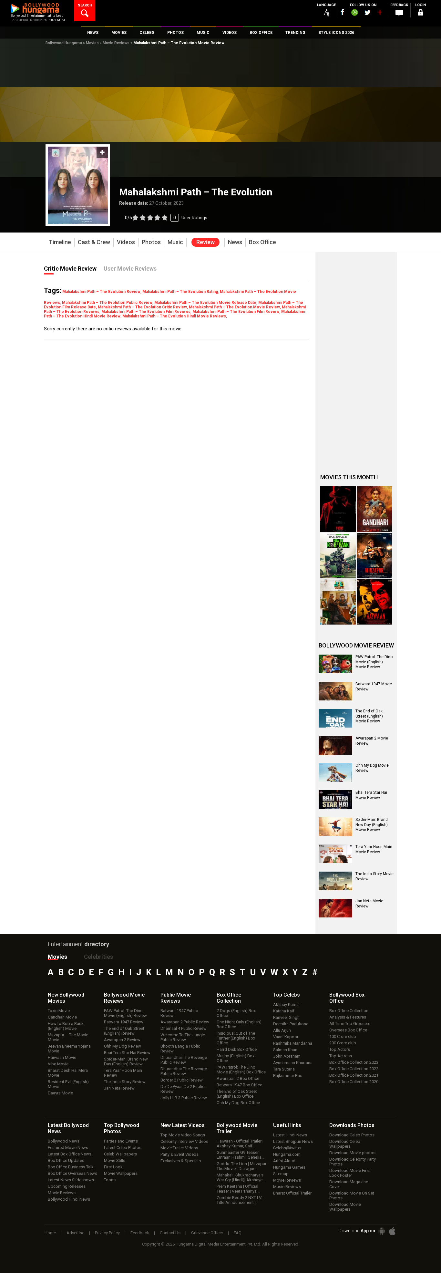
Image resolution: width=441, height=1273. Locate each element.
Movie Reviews (116, 43)
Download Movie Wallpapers (345, 1207)
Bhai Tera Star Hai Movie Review (371, 795)
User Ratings (194, 217)
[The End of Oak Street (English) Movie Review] (335, 718)
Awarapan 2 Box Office (238, 1078)
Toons (110, 1179)
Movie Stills (114, 1160)
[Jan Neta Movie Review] (335, 908)
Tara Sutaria (284, 1069)
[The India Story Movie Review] (335, 881)
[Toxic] (338, 509)
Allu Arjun (282, 1030)
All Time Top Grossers (349, 1023)
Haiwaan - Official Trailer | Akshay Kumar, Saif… (240, 1143)
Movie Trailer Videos (179, 1147)
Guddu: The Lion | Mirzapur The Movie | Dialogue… (241, 1166)
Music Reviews (287, 1186)
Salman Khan (285, 1049)
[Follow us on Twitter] (367, 12)
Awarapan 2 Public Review (184, 1021)
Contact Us (170, 1232)
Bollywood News (63, 1141)
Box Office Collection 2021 (353, 1075)
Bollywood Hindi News (69, 1199)
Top (286, 995)
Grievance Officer (207, 1232)
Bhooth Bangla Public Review (180, 1048)
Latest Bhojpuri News (293, 1141)
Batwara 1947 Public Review (179, 1013)
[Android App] (381, 1231)
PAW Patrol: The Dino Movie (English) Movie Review (374, 662)
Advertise (75, 1232)
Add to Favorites (102, 152)
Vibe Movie (58, 1063)
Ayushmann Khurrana (293, 1062)
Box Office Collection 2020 (353, 1081)
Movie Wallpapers (121, 1173)
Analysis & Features (347, 1017)
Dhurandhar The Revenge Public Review (183, 1060)
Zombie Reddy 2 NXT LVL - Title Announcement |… (241, 1200)
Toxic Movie (59, 1010)
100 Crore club (342, 1036)
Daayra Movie (60, 1093)
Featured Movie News (68, 1147)
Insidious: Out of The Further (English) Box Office (236, 1038)
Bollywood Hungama (64, 43)
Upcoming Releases (67, 1186)
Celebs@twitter (287, 1147)
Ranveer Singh (286, 1017)
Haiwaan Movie (62, 1057)
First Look (113, 1166)
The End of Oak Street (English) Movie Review (369, 716)
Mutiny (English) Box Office (235, 1058)
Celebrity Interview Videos (184, 1141)
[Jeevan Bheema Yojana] (338, 602)
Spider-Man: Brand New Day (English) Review (126, 1061)
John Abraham (287, 1056)
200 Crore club (342, 1042)
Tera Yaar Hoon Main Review (123, 1073)
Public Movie (175, 998)
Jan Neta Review (119, 1088)
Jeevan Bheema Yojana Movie (69, 1048)
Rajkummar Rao (288, 1075)
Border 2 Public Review (181, 1080)
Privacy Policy (107, 1232)
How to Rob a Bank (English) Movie (66, 1026)
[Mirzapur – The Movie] (374, 555)
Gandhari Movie (62, 1017)
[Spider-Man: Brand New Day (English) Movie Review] (335, 826)
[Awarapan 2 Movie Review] (335, 745)
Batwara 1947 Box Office (239, 1084)
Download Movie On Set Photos (351, 1195)
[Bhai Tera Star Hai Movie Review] (335, 799)
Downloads (351, 1125)
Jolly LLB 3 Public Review (183, 1097)
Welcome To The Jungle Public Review (182, 1037)
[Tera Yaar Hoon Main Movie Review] (335, 853)
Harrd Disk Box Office (237, 1049)
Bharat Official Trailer (292, 1193)
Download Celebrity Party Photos (352, 1161)
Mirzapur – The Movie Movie (68, 1037)
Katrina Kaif (283, 1011)
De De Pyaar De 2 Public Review (182, 1089)
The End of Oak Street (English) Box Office (237, 1094)
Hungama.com (287, 1154)
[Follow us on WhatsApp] (354, 13)
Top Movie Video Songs (182, 1135)
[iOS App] (392, 1231)
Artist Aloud (284, 1160)
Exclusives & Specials (180, 1160)
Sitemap (281, 1173)
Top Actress (340, 1055)
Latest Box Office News (69, 1154)
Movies (92, 43)
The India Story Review (125, 1081)
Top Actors (339, 1049)
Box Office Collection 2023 (353, 1062)
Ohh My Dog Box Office (238, 1102)
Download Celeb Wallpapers (344, 1144)
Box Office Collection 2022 (353, 1068)
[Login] (420, 13)
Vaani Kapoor (285, 1036)
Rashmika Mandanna (292, 1043)
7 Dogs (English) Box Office (236, 1013)
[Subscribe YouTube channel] (379, 13)
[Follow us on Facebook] (342, 12)
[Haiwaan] (374, 602)
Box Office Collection (348, 1010)
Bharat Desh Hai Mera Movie (68, 1073)
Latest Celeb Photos (122, 1147)
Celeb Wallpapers (120, 1154)
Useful (287, 1125)
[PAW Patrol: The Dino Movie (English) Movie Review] (335, 664)
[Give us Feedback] (399, 13)
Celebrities (98, 956)
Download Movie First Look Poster (349, 1173)
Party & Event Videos (179, 1154)
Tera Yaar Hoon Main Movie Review (373, 849)
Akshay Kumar (286, 1004)
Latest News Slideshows (71, 1179)
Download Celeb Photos (351, 1135)
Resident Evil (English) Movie (68, 1084)
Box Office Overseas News (72, 1173)
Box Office (229, 998)
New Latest (182, 1125)
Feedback (139, 1232)
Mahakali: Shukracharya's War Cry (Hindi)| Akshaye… (241, 1177)
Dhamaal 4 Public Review (183, 1028)
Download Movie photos (352, 1152)
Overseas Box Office (348, 1030)
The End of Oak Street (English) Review (124, 1031)
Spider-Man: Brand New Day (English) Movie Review (371, 824)
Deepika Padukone (290, 1023)
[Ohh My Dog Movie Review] (335, 772)
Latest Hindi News (290, 1135)
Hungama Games (289, 1167)
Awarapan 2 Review (122, 1039)
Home (50, 1232)
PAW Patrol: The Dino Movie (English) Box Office (241, 1069)
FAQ (237, 1232)
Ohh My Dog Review (122, 1046)
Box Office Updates (66, 1160)
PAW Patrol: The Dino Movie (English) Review (125, 1013)
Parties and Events (121, 1141)
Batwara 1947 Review (123, 1021)
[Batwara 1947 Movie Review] (335, 691)
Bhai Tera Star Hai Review (127, 1052)
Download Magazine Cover (348, 1184)
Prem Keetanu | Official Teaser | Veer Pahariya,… (239, 1189)
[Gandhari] (374, 509)
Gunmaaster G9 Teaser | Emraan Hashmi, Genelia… (240, 1155)
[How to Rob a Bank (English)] (338, 555)
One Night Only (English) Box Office (239, 1024)
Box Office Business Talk (71, 1166)
